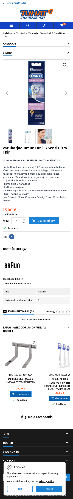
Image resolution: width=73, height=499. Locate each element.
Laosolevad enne (12, 283)
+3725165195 (20, 3)
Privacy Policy (46, 481)
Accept (49, 489)
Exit (20, 489)
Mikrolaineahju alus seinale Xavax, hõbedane (20, 380)
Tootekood (9, 279)
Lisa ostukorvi (43, 220)
